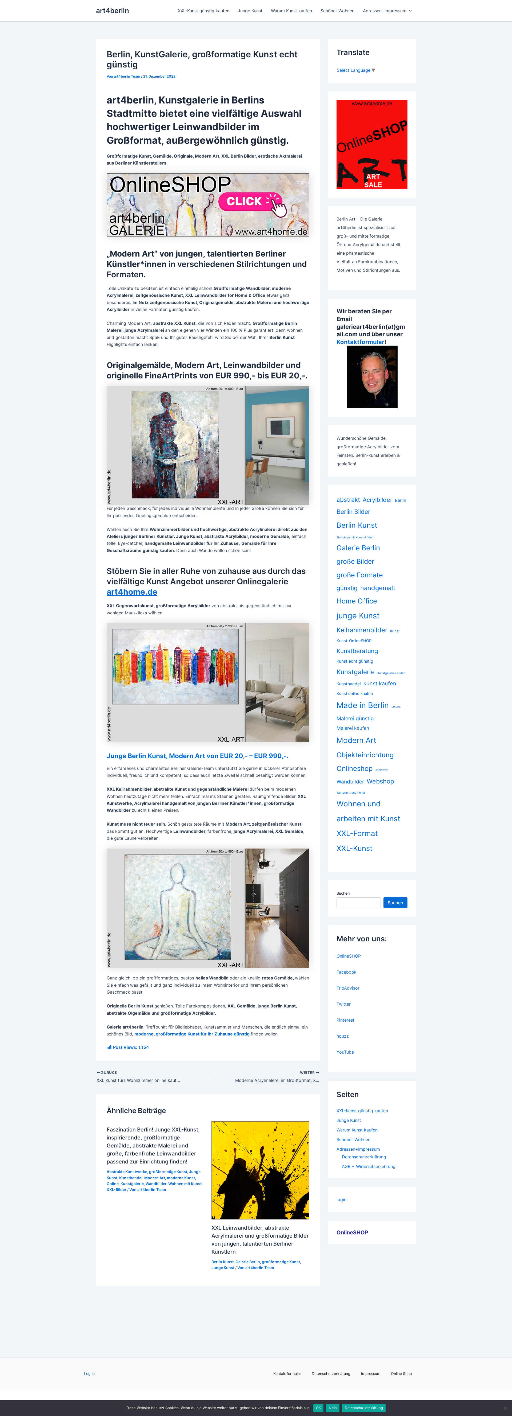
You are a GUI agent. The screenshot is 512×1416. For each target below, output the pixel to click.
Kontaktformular (360, 341)
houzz (343, 1036)
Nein (333, 1408)
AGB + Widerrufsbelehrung (368, 1166)
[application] (409, 10)
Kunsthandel (130, 1177)
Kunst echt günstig (355, 661)
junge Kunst (358, 615)
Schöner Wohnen (337, 10)
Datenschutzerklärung (364, 1156)
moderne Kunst (181, 1177)
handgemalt (377, 588)
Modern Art (154, 1177)
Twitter (344, 1004)
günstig (347, 587)
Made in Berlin (363, 705)
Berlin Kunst (222, 1261)
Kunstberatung (357, 650)
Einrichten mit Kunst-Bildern (355, 537)
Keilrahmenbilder (362, 630)
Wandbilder (156, 1183)
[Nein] (505, 1408)
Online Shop (401, 1373)
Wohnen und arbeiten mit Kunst (368, 811)
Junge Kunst (250, 10)
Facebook (347, 972)
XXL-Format (357, 833)
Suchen (343, 893)
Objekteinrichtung (365, 755)
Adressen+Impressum (384, 10)
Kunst (395, 631)
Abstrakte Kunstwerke (127, 1171)
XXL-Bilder (116, 1189)
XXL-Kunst (355, 848)
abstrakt (348, 499)
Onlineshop (355, 768)
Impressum (370, 1373)
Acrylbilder (377, 499)
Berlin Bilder (353, 511)
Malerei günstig (355, 718)
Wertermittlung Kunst (351, 792)
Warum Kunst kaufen (291, 10)
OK (318, 1408)
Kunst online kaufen (355, 693)
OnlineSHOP (349, 956)
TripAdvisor (348, 988)
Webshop (380, 781)
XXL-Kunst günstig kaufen (203, 10)
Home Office (357, 601)
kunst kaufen (379, 683)
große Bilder (355, 561)
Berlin (400, 500)
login (341, 1199)
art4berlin (112, 10)
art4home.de (132, 592)
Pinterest (345, 1020)
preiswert (382, 770)
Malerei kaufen (353, 728)
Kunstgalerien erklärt (391, 673)
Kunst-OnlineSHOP (354, 640)
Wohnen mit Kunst (185, 1183)
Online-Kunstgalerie (125, 1183)
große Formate (360, 575)
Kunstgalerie (356, 672)
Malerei (396, 707)
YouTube (345, 1052)
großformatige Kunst (168, 1171)
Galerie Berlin (247, 1261)
